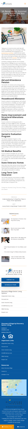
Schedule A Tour (5, 374)
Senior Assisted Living (6, 302)
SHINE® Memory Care (7, 305)
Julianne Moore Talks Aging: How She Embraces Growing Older (18, 238)
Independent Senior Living (7, 296)
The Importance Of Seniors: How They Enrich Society (18, 219)
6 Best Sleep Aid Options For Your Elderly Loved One (15, 247)
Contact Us (4, 328)
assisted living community (7, 53)
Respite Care (4, 312)
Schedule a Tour (5, 329)
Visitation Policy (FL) (6, 332)
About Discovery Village (6, 368)
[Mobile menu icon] (25, 3)
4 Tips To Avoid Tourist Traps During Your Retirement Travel (18, 257)
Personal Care (4, 299)
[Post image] (6, 221)
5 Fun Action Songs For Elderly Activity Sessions (15, 252)
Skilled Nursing (5, 309)
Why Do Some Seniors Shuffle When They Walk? (18, 229)
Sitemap (19, 416)
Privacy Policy (18, 413)
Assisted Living (12, 187)
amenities (14, 57)
